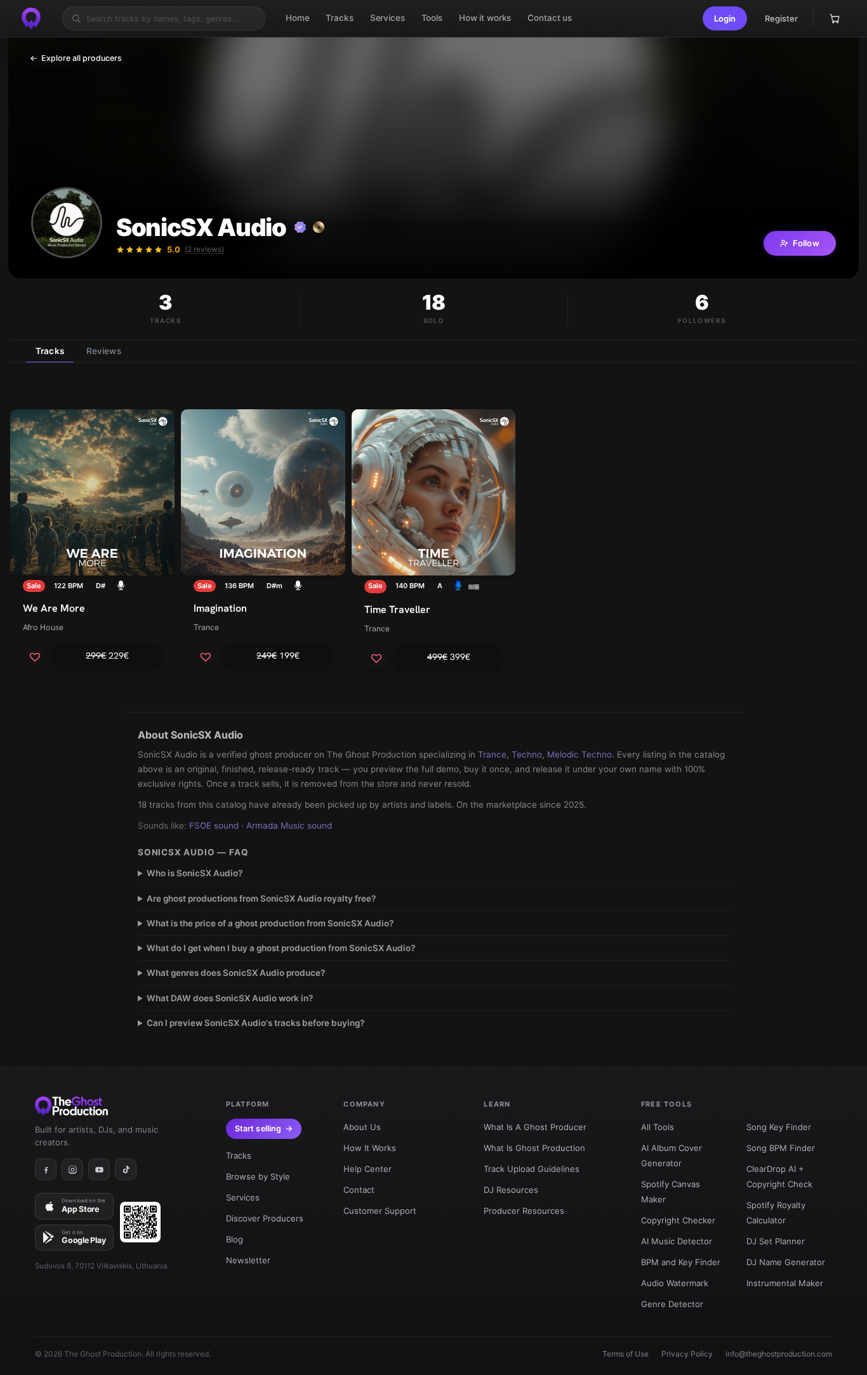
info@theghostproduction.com (778, 1354)
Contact (358, 1190)
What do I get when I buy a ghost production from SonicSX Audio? (281, 948)
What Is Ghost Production (534, 1148)
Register (781, 18)
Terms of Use (625, 1354)
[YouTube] (99, 1169)
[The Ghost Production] (31, 18)
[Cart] (835, 18)
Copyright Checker (678, 1220)
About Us (362, 1127)
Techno (527, 754)
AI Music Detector (676, 1241)
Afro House (43, 627)
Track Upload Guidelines (531, 1169)
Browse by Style (258, 1176)
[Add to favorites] (35, 657)
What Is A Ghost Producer (535, 1127)
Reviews (103, 351)
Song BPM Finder (780, 1148)
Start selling (258, 1128)
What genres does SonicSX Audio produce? (236, 973)
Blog (234, 1239)
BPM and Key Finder (680, 1262)
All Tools (657, 1127)
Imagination (220, 608)
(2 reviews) (204, 249)
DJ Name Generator (785, 1262)
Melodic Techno (579, 754)
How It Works (369, 1148)
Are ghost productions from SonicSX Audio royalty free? (261, 898)
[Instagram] (72, 1169)
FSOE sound (214, 825)
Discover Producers (264, 1218)
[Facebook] (45, 1169)
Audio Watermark (674, 1283)
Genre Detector (672, 1304)
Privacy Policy (687, 1354)
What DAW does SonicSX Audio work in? (230, 998)
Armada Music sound (289, 825)
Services (243, 1197)
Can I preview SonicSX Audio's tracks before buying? (255, 1023)
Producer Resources (524, 1211)
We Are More (54, 608)
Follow (806, 243)
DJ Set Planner (775, 1241)
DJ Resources (511, 1190)
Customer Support (379, 1211)
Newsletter (248, 1260)
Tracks (50, 351)
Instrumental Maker (784, 1283)
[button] (725, 18)
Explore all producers (76, 58)
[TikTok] (125, 1169)
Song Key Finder (778, 1127)
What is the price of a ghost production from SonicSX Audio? (270, 923)
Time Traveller (397, 609)
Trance (206, 627)
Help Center (367, 1169)
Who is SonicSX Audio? (194, 873)
